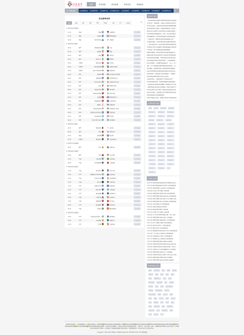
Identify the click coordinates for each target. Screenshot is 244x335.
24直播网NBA (94, 11)
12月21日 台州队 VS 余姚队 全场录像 (158, 212)
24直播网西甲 (135, 11)
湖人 (150, 302)
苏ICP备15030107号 (135, 332)
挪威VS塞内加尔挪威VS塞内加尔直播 (152, 136)
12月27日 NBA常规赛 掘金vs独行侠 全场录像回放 (161, 196)
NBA (150, 108)
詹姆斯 (156, 302)
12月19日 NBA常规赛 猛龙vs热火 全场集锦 (159, 217)
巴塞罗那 (156, 270)
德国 (172, 302)
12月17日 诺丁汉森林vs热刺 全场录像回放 (159, 223)
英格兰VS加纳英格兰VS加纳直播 (152, 148)
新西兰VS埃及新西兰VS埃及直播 (152, 152)
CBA (171, 310)
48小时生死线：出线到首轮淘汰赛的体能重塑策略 (161, 26)
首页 (91, 4)
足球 (156, 274)
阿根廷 (174, 270)
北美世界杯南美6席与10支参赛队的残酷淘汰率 (170, 132)
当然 (168, 168)
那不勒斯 (151, 282)
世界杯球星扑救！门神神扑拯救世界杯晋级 (161, 152)
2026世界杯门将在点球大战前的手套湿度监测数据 (161, 132)
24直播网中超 (104, 11)
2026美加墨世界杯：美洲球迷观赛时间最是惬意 (161, 82)
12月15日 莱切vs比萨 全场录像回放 (157, 228)
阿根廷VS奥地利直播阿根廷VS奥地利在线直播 (161, 144)
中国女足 (151, 310)
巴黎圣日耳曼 (157, 278)
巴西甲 (106, 23)
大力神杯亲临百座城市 (170, 124)
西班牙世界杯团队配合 (170, 116)
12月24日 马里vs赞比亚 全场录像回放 (158, 204)
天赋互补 (168, 120)
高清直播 (137, 32)
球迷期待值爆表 (161, 112)
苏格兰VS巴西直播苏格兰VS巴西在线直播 (170, 140)
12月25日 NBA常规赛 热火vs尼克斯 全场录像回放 (161, 201)
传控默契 (151, 120)
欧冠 (163, 270)
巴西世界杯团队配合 (160, 120)
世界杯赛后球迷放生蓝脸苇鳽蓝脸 (152, 112)
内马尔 (173, 298)
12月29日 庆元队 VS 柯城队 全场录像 (158, 191)
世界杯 (156, 108)
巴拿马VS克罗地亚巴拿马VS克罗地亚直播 (170, 148)
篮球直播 (114, 4)
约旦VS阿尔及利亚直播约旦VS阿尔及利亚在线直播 (170, 144)
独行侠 (156, 314)
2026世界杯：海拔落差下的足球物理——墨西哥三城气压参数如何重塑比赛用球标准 (152, 172)
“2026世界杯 (152, 168)
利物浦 (151, 290)
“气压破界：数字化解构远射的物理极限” (158, 50)
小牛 (162, 314)
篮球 (167, 298)
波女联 (128, 23)
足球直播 (102, 4)
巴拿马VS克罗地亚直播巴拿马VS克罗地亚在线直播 (152, 144)
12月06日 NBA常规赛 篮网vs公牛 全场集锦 (159, 252)
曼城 (171, 294)
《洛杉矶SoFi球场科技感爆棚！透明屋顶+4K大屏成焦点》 (152, 164)
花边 (158, 310)
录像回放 (139, 4)
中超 (113, 23)
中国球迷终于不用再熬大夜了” (161, 168)
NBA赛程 (171, 108)
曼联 (159, 294)
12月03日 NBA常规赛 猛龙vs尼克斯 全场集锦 (160, 260)
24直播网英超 (84, 11)
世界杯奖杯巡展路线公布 (161, 124)
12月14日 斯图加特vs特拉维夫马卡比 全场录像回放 (162, 231)
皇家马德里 (169, 286)
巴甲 (162, 302)
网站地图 (144, 332)
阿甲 (97, 23)
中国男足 (164, 310)
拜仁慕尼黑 (152, 294)
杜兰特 (161, 298)
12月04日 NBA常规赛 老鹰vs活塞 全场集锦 (159, 257)
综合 (164, 278)
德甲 (172, 274)
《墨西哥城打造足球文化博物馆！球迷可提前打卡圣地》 (170, 160)
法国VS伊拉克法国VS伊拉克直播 (152, 140)
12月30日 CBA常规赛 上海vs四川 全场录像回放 (161, 188)
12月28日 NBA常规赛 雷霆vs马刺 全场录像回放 (161, 193)
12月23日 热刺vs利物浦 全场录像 (157, 207)
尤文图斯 (159, 282)
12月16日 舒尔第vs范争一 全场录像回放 (159, 225)
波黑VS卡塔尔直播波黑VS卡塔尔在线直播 (170, 136)
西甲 (90, 23)
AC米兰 (167, 290)
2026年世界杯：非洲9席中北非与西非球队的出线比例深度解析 (152, 160)
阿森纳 (171, 282)
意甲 (83, 23)
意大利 (165, 294)
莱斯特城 (170, 306)
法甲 (150, 278)
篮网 (155, 298)
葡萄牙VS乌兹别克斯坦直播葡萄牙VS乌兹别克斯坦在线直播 (161, 136)
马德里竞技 (158, 290)
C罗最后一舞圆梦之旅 (161, 116)
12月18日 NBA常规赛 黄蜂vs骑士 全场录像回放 (161, 220)
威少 (163, 306)
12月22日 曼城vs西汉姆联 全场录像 (157, 209)
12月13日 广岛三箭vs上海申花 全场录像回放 (160, 233)
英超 (76, 23)
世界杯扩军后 (152, 124)
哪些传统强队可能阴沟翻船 (170, 152)
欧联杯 (151, 286)
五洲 (167, 302)
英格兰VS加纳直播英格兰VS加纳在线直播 (161, 148)
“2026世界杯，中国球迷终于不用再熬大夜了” (160, 79)
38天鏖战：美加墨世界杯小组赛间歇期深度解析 (161, 68)
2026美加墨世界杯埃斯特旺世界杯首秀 (152, 132)
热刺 (170, 278)
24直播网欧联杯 (166, 11)
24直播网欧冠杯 (114, 11)
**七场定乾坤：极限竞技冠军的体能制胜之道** (160, 39)
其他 (162, 286)
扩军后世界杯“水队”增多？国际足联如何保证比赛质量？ (161, 160)
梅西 (168, 270)
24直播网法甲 (146, 11)
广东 (150, 314)
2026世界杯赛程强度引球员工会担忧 (158, 76)
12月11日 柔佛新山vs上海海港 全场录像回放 (160, 239)
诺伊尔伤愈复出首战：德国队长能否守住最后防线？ (162, 98)
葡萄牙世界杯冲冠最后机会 (152, 116)
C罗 (166, 282)
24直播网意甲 (156, 11)
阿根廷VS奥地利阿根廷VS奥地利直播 (161, 140)
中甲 (120, 23)
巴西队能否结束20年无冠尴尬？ (170, 112)
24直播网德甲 (125, 11)
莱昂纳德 (156, 306)
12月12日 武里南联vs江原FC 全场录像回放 (159, 236)
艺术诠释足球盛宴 (161, 128)
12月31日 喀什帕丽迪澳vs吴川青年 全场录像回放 (161, 185)
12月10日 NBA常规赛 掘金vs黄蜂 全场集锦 (159, 241)
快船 (150, 306)
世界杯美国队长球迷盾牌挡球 (155, 95)
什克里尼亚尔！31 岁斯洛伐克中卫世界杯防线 (152, 156)
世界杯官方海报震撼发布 (152, 128)
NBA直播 (163, 108)
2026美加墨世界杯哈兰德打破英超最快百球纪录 (170, 128)
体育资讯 (127, 4)
